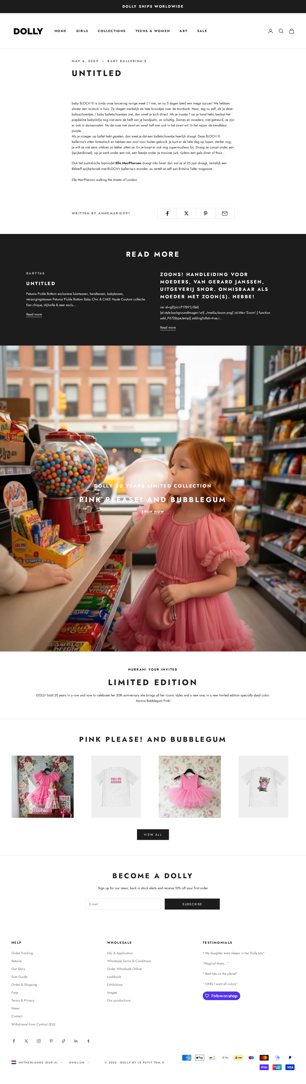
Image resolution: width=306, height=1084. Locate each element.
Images (112, 992)
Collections (112, 31)
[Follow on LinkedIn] (76, 1041)
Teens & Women (153, 31)
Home (61, 31)
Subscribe (192, 904)
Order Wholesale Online (124, 968)
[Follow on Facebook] (13, 1041)
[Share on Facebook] (167, 213)
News (15, 1008)
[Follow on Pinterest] (51, 1041)
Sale (202, 31)
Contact (16, 1016)
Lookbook (114, 976)
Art (183, 31)
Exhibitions (115, 984)
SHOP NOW (153, 511)
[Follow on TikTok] (63, 1041)
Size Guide (19, 976)
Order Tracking (22, 953)
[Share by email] (224, 213)
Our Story (18, 968)
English (77, 1062)
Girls (82, 31)
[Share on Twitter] (186, 213)
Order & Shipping (24, 984)
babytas (35, 273)
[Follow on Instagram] (38, 1041)
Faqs (14, 992)
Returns (16, 961)
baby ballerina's (127, 61)
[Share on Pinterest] (205, 213)
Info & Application (120, 953)
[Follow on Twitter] (26, 1041)
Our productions (119, 1000)
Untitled (40, 283)
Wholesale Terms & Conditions (129, 961)
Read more (34, 314)
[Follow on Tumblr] (88, 1041)
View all (153, 834)
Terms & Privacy (22, 1000)
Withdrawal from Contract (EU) (33, 1024)
